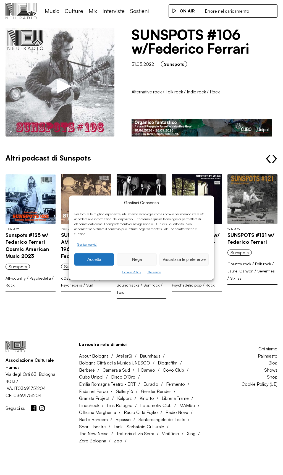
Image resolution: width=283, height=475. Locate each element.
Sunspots (174, 64)
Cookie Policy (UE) (259, 384)
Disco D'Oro (123, 377)
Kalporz (124, 398)
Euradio (150, 384)
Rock (215, 92)
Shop (272, 377)
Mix (93, 10)
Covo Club (173, 370)
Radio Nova (177, 412)
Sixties (236, 278)
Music (52, 10)
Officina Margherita (97, 412)
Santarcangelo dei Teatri (161, 419)
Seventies (266, 271)
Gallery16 (124, 391)
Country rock (239, 263)
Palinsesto (267, 356)
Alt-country (16, 278)
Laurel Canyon (240, 271)
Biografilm (167, 363)
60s (64, 278)
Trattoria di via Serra (135, 433)
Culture (74, 10)
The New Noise (94, 433)
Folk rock (174, 92)
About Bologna (94, 356)
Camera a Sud (116, 370)
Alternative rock (147, 92)
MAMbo (187, 405)
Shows (270, 370)
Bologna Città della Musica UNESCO (114, 363)
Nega (137, 259)
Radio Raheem (93, 419)
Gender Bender (156, 391)
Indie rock (196, 92)
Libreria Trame (175, 398)
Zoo (118, 440)
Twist (121, 292)
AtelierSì (124, 356)
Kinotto (147, 398)
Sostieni (139, 10)
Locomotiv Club (156, 405)
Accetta (94, 259)
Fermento (175, 384)
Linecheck (89, 405)
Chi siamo (154, 272)
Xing (191, 433)
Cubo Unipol (91, 377)
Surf (89, 285)
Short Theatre (92, 426)
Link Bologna (119, 405)
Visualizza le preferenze (184, 259)
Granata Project (94, 398)
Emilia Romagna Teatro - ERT (107, 384)
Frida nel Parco (93, 391)
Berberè (87, 370)
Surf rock (151, 285)
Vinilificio (170, 433)
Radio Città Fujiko (141, 412)
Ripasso (123, 419)
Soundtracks (128, 285)
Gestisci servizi (87, 244)
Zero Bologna (92, 440)
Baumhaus (150, 356)
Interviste (114, 10)
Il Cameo (146, 370)
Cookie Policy (131, 272)
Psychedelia (40, 278)
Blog (272, 363)
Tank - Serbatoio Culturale (139, 426)
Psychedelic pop (187, 285)
